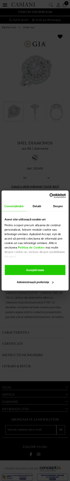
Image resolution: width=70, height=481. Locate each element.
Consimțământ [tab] (14, 206)
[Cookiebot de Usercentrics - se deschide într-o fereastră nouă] (50, 195)
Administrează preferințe (33, 282)
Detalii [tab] (37, 206)
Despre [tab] (58, 206)
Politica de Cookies (31, 247)
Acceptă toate (35, 269)
